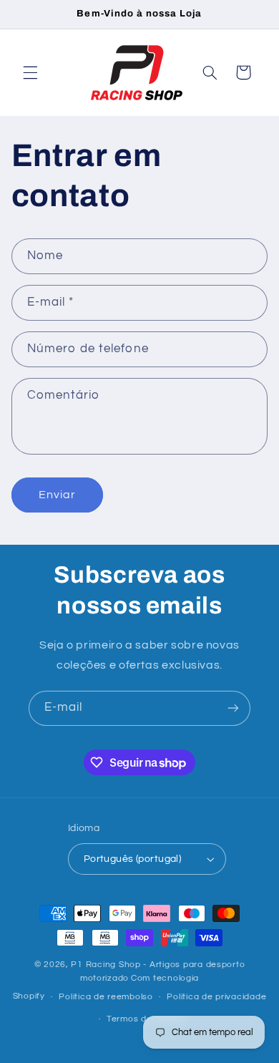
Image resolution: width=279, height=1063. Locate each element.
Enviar (57, 494)
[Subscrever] (233, 708)
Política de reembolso (105, 997)
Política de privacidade (216, 997)
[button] (30, 72)
